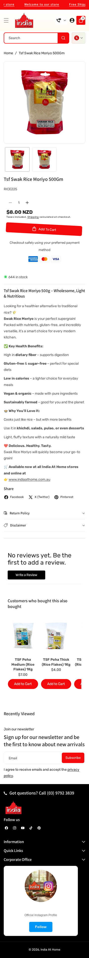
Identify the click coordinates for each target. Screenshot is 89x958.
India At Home (50, 949)
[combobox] (36, 38)
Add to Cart (23, 684)
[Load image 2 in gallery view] (44, 159)
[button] (7, 20)
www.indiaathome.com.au (29, 479)
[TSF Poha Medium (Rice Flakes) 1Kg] (23, 635)
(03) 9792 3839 (60, 793)
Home (8, 53)
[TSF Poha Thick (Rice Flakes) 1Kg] (56, 635)
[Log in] (72, 20)
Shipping (33, 217)
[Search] (63, 38)
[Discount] (78, 38)
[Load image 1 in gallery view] (17, 159)
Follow (40, 927)
